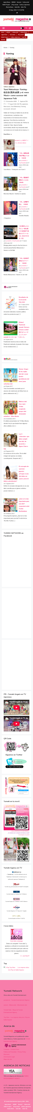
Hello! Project (6, 4)
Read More (7, 134)
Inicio (2, 32)
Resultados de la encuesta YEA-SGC (23, 299)
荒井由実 (13, 109)
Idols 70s (23, 7)
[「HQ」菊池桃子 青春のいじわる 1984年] (10, 183)
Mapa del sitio (8, 1059)
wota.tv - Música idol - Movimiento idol (15, 1005)
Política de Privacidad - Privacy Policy (15, 1052)
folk (15, 104)
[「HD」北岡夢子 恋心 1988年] (10, 208)
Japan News (6, 2)
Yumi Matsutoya (15, 106)
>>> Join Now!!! (24, 956)
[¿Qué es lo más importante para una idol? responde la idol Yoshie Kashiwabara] (10, 505)
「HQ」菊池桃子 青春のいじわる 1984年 (24, 180)
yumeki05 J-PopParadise (13, 241)
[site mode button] (22, 28)
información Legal (9, 1057)
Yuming (23, 106)
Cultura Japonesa (24, 4)
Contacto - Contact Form (11, 1049)
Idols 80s (17, 7)
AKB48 (13, 2)
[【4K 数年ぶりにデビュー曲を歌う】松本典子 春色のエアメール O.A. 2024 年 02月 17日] (10, 232)
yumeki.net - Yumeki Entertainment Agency (16, 1000)
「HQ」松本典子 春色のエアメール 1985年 (24, 261)
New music (7, 106)
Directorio (7, 1054)
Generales (12, 34)
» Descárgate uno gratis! (23, 834)
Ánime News (9, 7)
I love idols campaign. (16, 941)
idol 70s (24, 37)
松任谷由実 (7, 109)
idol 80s (3, 39)
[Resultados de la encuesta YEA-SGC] (10, 303)
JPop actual (14, 4)
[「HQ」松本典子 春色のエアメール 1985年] (10, 264)
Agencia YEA (24, 101)
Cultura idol (26, 2)
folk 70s (19, 104)
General (19, 2)
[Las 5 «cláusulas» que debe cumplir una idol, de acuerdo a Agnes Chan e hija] (10, 440)
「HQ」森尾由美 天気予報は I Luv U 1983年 (24, 155)
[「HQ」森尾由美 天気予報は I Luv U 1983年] (10, 159)
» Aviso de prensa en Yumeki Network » (20, 831)
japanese (25, 104)
